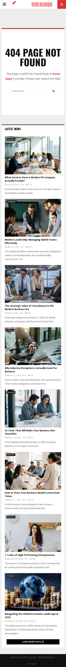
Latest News (13, 129)
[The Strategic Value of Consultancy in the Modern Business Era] (33, 284)
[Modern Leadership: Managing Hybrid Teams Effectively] (33, 218)
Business (11, 139)
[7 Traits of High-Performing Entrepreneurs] (33, 533)
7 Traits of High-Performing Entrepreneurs (30, 555)
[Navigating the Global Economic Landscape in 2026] (33, 592)
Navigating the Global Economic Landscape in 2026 (31, 616)
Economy (10, 576)
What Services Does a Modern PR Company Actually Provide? (30, 179)
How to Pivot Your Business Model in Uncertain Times (32, 494)
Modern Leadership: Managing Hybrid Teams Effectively (31, 241)
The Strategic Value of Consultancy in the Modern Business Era (29, 307)
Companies (11, 202)
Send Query (32, 664)
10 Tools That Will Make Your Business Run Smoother (30, 432)
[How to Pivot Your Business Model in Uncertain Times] (33, 471)
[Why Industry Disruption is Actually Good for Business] (33, 346)
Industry (10, 330)
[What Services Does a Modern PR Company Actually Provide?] (33, 155)
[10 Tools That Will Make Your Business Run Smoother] (33, 408)
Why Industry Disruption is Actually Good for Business (31, 370)
